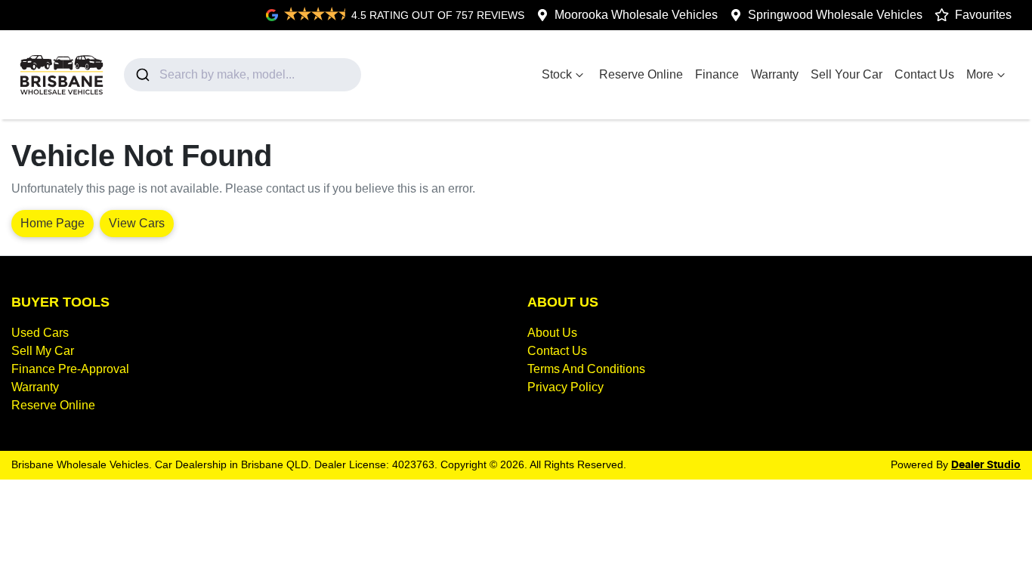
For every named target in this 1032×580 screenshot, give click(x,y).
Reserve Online (641, 74)
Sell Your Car (846, 74)
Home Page (52, 223)
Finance (717, 74)
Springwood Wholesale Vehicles (835, 14)
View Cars (137, 223)
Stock (557, 74)
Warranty (775, 74)
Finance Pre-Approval (70, 368)
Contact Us (924, 74)
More (979, 74)
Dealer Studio (986, 465)
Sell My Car (42, 350)
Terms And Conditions (586, 368)
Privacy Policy (565, 387)
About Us (552, 332)
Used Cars (40, 332)
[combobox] (242, 74)
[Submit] (141, 74)
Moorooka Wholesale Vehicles (636, 14)
